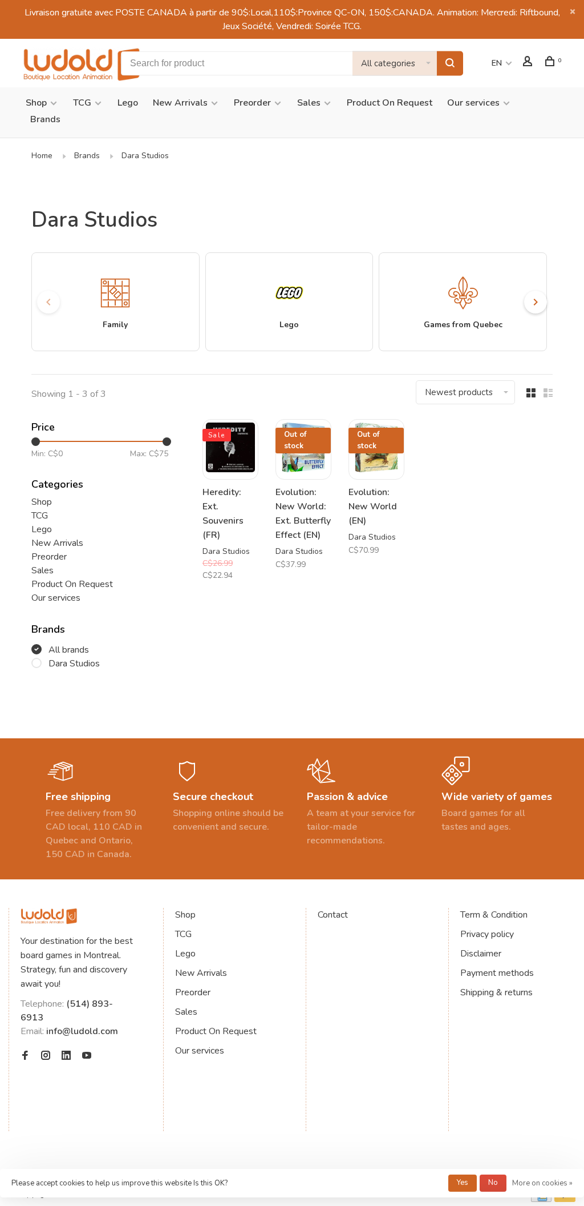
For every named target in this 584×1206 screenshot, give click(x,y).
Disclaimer (480, 953)
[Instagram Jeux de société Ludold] (45, 1056)
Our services (473, 103)
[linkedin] (66, 1056)
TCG (82, 103)
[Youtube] (86, 1056)
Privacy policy (487, 934)
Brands (45, 119)
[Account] (529, 63)
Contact (333, 914)
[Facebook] (25, 1056)
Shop (36, 103)
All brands (68, 650)
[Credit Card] (541, 1199)
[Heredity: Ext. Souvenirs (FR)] (230, 449)
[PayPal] (564, 1199)
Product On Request (389, 103)
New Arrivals (180, 103)
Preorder (252, 103)
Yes (462, 1182)
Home (41, 155)
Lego (127, 103)
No (493, 1182)
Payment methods (497, 973)
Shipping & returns (496, 992)
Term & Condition (494, 914)
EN (497, 63)
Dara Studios (145, 155)
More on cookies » (542, 1183)
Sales (309, 103)
